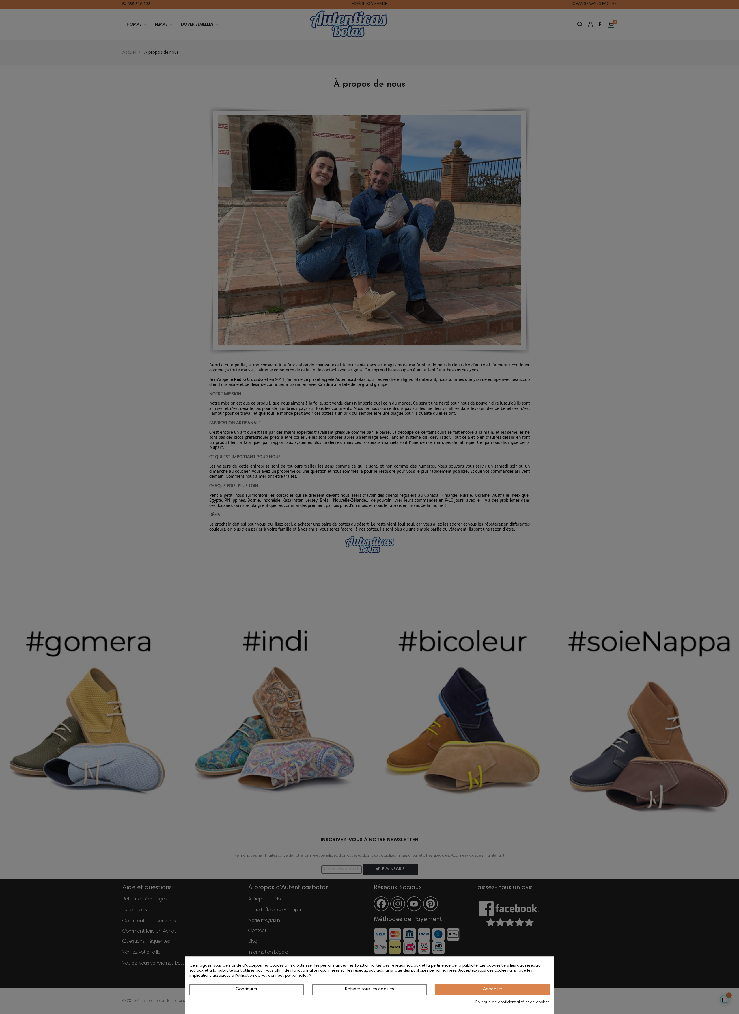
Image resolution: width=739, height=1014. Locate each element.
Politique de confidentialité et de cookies (512, 1002)
